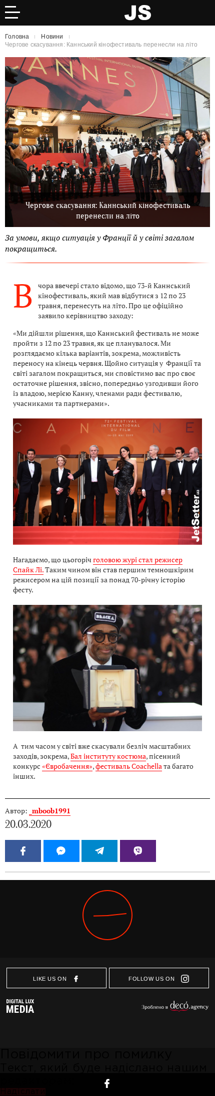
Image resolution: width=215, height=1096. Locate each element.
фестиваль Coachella (129, 766)
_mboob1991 (49, 810)
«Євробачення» (67, 766)
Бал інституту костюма (108, 756)
